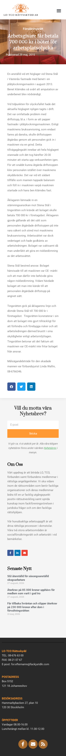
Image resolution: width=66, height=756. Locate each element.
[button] (58, 10)
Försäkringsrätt (33, 29)
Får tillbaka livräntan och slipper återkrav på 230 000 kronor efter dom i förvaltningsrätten (32, 607)
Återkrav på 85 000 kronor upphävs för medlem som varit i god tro (31, 591)
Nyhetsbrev (50, 448)
